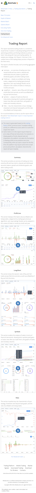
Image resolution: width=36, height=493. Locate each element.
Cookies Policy (5, 491)
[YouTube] (21, 476)
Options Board (5, 25)
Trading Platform (9, 466)
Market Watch (5, 21)
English (29, 3)
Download (28, 468)
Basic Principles (5, 15)
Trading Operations (19, 9)
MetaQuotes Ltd (19, 485)
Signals (6, 468)
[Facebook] (15, 476)
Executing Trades (6, 28)
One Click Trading (6, 31)
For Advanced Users (7, 37)
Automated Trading (17, 468)
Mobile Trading (21, 466)
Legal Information (27, 485)
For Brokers (14, 470)
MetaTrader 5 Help (6, 9)
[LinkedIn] (18, 476)
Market (30, 466)
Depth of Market (6, 18)
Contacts (23, 470)
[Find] (34, 3)
